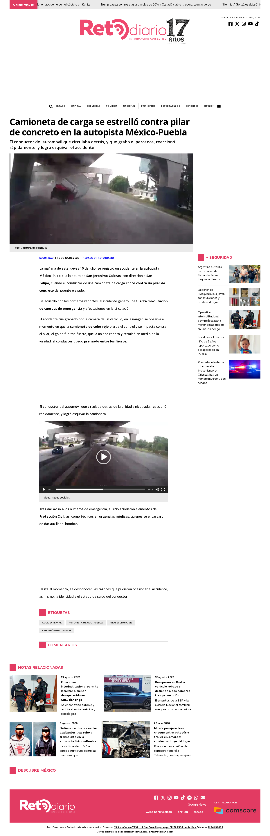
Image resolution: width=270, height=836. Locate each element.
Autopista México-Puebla (86, 622)
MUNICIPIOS (148, 106)
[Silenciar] (157, 489)
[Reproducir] (44, 489)
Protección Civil (121, 622)
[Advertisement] (135, 75)
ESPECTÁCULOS (170, 106)
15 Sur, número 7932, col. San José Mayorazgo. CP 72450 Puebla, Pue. (155, 827)
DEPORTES (192, 106)
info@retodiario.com (161, 831)
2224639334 (215, 827)
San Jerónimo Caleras (56, 630)
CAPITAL (76, 106)
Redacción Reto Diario (98, 257)
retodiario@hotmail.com (132, 831)
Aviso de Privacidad (159, 812)
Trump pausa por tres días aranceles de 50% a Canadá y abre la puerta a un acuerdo (136, 4)
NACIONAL (129, 106)
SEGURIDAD (93, 106)
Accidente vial (52, 622)
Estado (198, 812)
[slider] (100, 489)
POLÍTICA (111, 106)
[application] (103, 457)
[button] (103, 457)
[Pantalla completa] (163, 489)
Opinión (209, 106)
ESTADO (60, 106)
